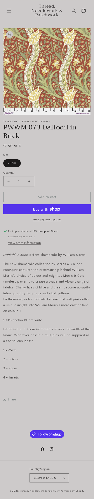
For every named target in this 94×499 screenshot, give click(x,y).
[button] (9, 10)
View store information (24, 243)
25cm (12, 163)
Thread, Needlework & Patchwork (40, 491)
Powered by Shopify (72, 491)
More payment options (47, 219)
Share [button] (12, 399)
